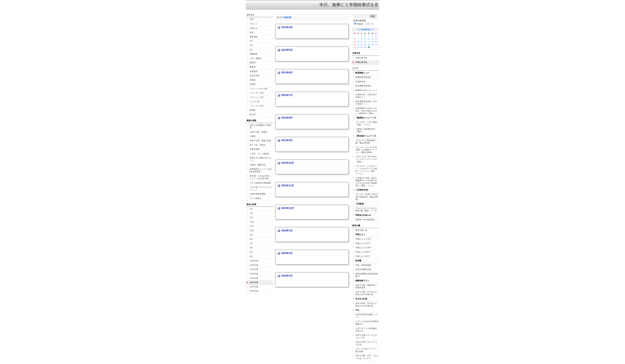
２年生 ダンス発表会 (259, 153)
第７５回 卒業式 (257, 145)
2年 (251, 45)
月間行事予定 (361, 58)
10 (369, 39)
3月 (251, 209)
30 (365, 47)
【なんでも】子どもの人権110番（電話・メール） (366, 209)
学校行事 (287, 17)
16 (365, 42)
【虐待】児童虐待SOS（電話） (365, 130)
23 (365, 44)
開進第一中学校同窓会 (365, 219)
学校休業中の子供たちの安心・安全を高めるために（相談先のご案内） (366, 110)
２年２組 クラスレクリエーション (261, 188)
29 (361, 47)
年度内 (360, 24)
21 (358, 44)
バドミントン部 (256, 97)
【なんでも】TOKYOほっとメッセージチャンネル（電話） (366, 159)
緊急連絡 (253, 37)
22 (361, 44)
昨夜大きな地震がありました (260, 159)
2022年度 (254, 278)
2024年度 (254, 269)
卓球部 (253, 84)
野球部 (253, 110)
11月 (252, 226)
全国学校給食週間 (257, 194)
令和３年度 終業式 (258, 132)
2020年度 (254, 287)
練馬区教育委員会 (363, 77)
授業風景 (253, 54)
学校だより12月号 (363, 247)
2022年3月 (365, 29)
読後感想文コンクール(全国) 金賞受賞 (261, 170)
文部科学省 (360, 81)
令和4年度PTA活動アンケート (366, 315)
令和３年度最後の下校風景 (260, 126)
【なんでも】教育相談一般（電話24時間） (366, 141)
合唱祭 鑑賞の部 (257, 165)
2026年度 (254, 261)
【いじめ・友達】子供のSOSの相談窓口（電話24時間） (366, 196)
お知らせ (253, 28)
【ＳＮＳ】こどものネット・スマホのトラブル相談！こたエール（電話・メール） (366, 170)
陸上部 (253, 114)
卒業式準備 (254, 149)
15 (361, 42)
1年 (251, 41)
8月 (251, 239)
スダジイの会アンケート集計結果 (366, 350)
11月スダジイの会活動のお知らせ (366, 329)
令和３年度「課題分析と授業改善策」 (366, 286)
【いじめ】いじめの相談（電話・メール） (366, 123)
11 (373, 39)
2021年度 (254, 282)
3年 (251, 50)
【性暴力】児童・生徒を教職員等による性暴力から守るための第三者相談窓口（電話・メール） (366, 182)
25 (373, 44)
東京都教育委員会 (363, 86)
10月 (252, 230)
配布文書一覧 (361, 230)
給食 (252, 32)
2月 (251, 213)
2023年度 (254, 274)
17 (369, 42)
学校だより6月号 (362, 256)
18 (373, 42)
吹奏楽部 (253, 71)
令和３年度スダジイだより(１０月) (366, 336)
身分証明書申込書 (363, 269)
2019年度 (254, 291)
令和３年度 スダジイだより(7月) (366, 343)
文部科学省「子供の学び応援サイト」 (366, 95)
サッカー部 (254, 101)
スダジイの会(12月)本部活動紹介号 (367, 322)
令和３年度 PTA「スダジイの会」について (367, 357)
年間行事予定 (361, 62)
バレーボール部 (256, 93)
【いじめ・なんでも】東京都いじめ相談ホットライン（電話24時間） (366, 149)
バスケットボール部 (258, 88)
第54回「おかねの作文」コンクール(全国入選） (260, 177)
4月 (251, 256)
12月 (252, 222)
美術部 (253, 80)
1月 (251, 217)
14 (358, 42)
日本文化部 (254, 75)
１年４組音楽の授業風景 (260, 183)
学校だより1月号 (362, 243)
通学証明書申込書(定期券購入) (366, 275)
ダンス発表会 (255, 198)
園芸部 (253, 62)
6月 (251, 248)
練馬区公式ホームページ (366, 90)
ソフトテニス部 (256, 106)
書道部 (253, 67)
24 (369, 44)
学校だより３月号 (363, 239)
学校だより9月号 (362, 252)
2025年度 (254, 265)
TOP (252, 19)
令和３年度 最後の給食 (260, 140)
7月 (251, 243)
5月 (251, 252)
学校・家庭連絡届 (363, 265)
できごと (253, 24)
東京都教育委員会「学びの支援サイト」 (366, 102)
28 (358, 47)
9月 (251, 235)
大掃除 (253, 136)
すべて (370, 24)
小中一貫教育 (255, 58)
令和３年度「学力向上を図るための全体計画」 (366, 293)
